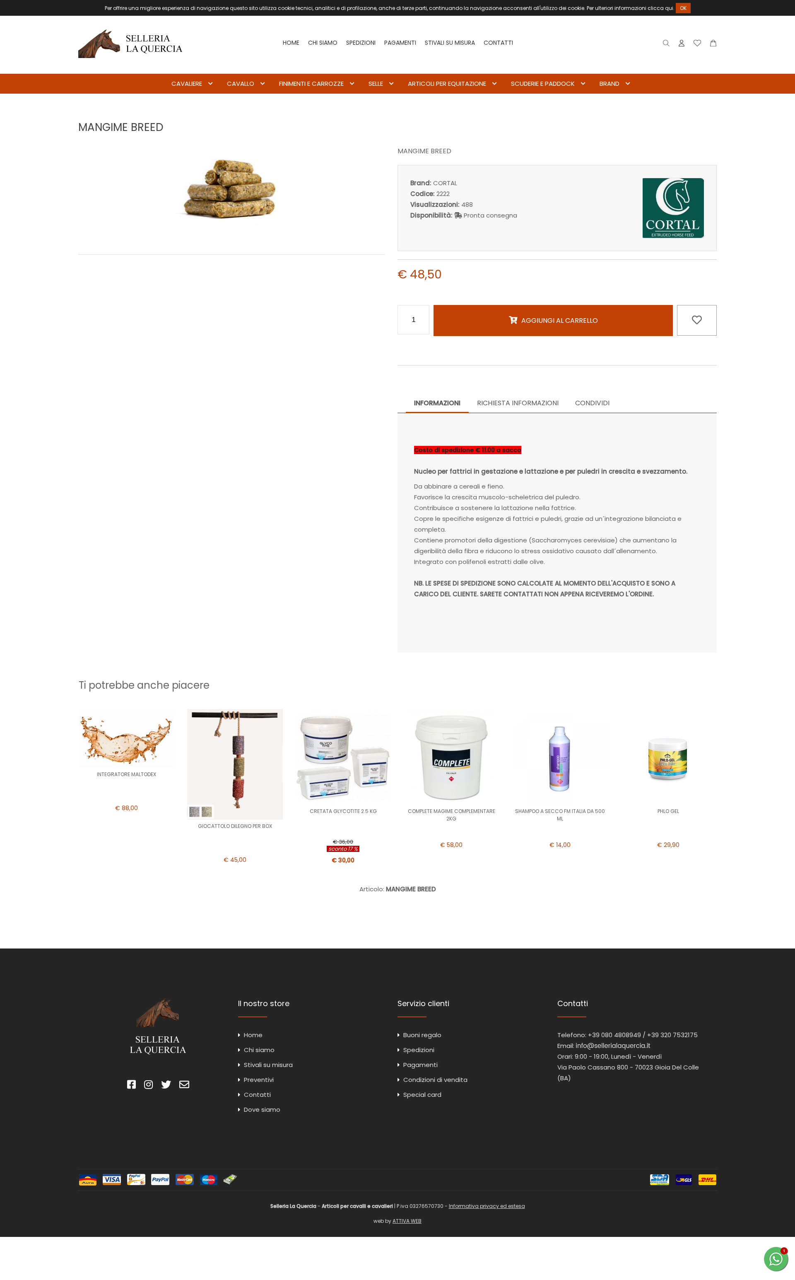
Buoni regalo (422, 1035)
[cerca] (666, 44)
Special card (422, 1094)
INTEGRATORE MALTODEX (126, 774)
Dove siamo (262, 1109)
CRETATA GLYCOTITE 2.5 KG (343, 811)
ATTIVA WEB (407, 1220)
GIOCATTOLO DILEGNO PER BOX (235, 826)
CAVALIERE (186, 83)
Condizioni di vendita (435, 1079)
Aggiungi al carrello (559, 320)
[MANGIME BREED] (231, 236)
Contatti (498, 43)
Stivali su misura (450, 43)
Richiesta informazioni (518, 403)
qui (669, 8)
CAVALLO (240, 83)
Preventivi (259, 1079)
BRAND (609, 83)
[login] (681, 44)
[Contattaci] (713, 44)
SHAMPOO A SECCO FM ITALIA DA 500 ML (560, 815)
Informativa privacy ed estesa (487, 1206)
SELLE (376, 83)
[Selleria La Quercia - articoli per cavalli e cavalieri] (130, 68)
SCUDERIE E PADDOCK (543, 83)
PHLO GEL (668, 811)
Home (291, 43)
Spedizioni (361, 43)
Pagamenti (400, 43)
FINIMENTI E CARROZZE (311, 83)
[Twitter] (166, 1086)
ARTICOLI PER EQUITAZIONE (447, 83)
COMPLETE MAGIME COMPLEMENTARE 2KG (451, 815)
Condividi (592, 403)
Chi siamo (322, 43)
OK (683, 8)
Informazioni (437, 403)
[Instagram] (148, 1086)
